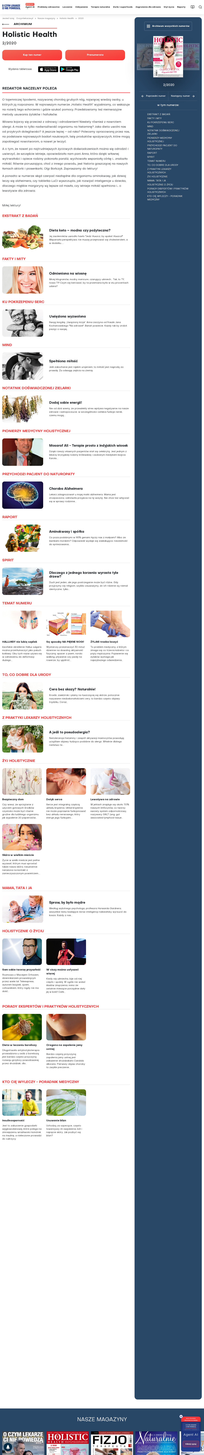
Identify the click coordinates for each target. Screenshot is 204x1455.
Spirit (150, 157)
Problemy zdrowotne (49, 7)
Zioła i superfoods (123, 7)
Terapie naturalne (100, 7)
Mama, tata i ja (156, 181)
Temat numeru (156, 161)
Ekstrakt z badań (158, 114)
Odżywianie (81, 7)
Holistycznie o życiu (160, 185)
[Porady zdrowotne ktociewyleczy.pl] (8, 1447)
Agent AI (30, 7)
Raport (152, 153)
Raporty (181, 7)
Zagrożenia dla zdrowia (148, 7)
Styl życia (169, 7)
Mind (150, 127)
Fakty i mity (154, 118)
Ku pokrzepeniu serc (160, 122)
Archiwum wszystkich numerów (171, 26)
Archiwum (22, 24)
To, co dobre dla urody (162, 165)
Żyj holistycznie (157, 177)
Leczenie (67, 7)
